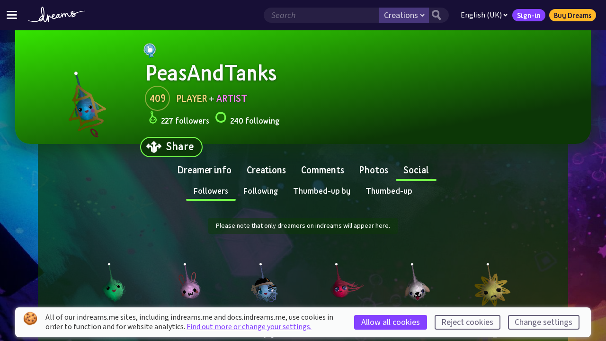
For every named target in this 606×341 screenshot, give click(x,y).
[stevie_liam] (492, 281)
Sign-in (529, 15)
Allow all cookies (390, 322)
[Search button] (439, 15)
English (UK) (481, 15)
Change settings (543, 322)
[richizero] (189, 281)
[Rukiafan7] (417, 281)
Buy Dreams (572, 15)
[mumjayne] (265, 281)
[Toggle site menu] (11, 15)
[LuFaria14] (114, 281)
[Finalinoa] (341, 281)
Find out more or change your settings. (249, 327)
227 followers (185, 120)
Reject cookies (467, 322)
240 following (254, 120)
